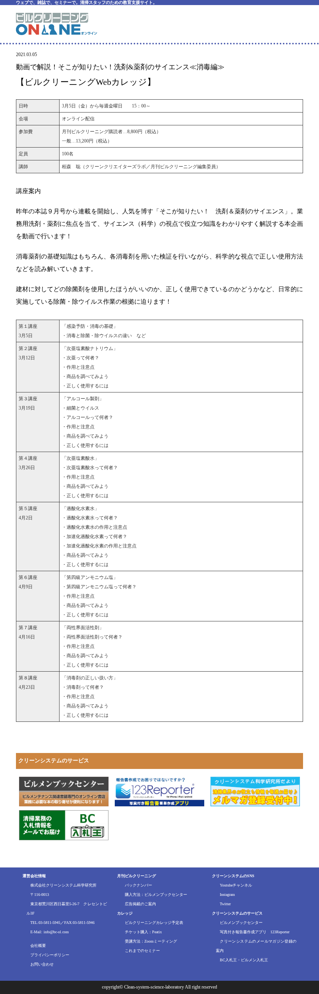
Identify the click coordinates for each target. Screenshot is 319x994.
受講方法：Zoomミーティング (151, 941)
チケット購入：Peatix (143, 932)
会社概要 (38, 945)
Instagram (227, 894)
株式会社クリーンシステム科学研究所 (63, 885)
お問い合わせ (42, 964)
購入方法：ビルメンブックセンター (156, 894)
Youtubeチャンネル (236, 885)
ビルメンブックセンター (241, 922)
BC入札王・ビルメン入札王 (244, 960)
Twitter (225, 904)
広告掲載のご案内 (140, 904)
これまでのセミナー (142, 950)
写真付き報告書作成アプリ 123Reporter (254, 932)
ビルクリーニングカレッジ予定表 (154, 922)
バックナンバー (138, 885)
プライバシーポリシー (49, 955)
